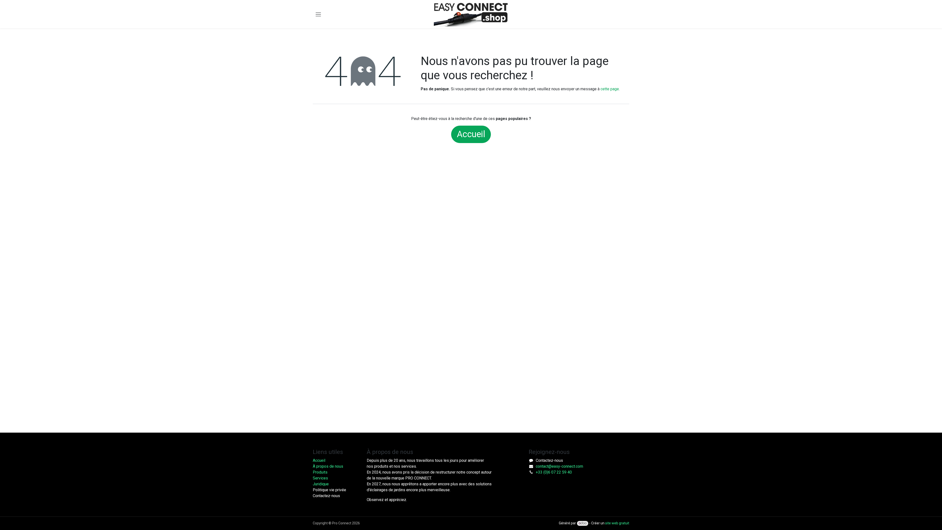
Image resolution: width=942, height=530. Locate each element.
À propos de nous (328, 466)
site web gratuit (617, 523)
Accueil (471, 134)
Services (320, 478)
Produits (320, 472)
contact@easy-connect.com (559, 466)
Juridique (321, 484)
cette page (610, 89)
